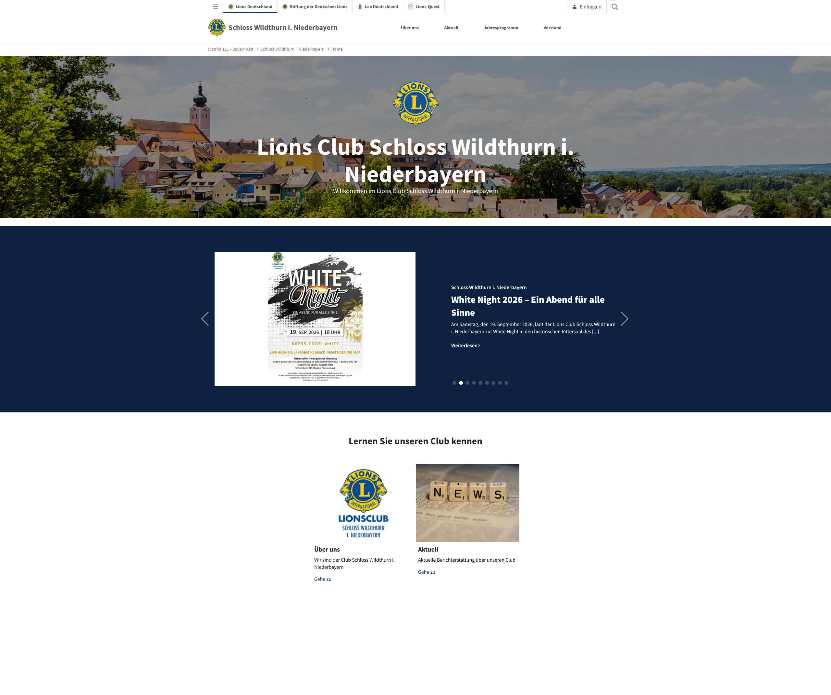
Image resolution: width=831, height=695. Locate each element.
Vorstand (553, 27)
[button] (454, 383)
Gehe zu (322, 579)
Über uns (410, 27)
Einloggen (591, 6)
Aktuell (451, 27)
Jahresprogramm (501, 27)
